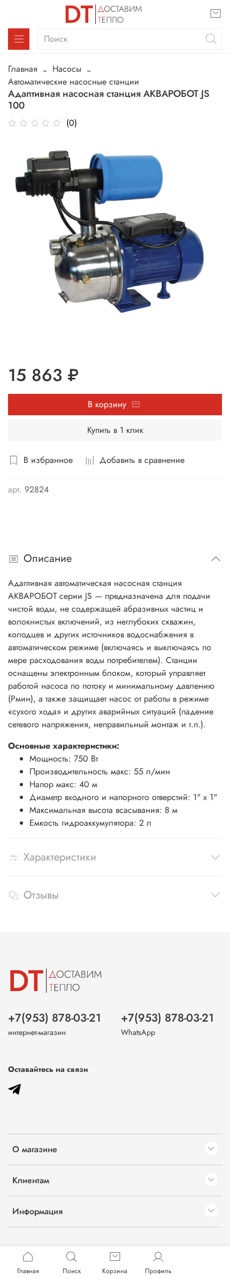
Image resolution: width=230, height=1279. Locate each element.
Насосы (66, 69)
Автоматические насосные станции (73, 81)
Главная (22, 69)
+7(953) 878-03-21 (54, 1018)
